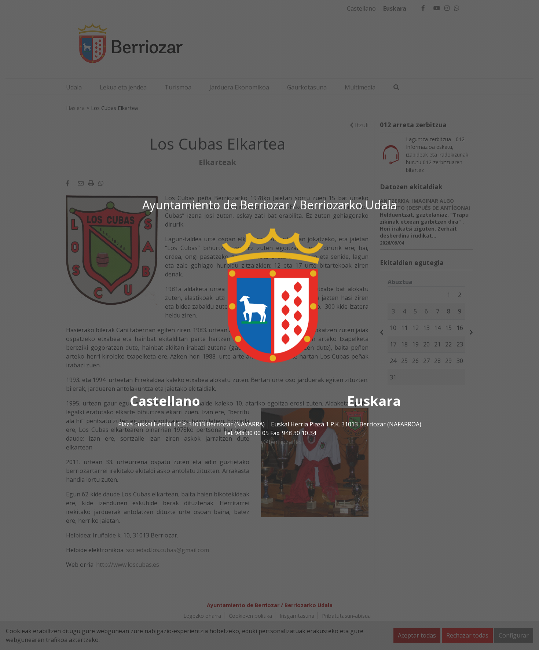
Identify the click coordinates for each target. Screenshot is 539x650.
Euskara (374, 401)
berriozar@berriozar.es (269, 442)
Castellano (165, 401)
